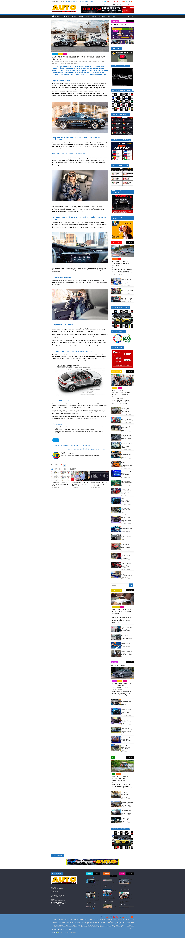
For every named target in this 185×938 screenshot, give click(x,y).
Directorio (102, 16)
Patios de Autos (119, 921)
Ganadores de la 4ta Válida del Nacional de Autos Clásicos (120, 263)
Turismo (80, 16)
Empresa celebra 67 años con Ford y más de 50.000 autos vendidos (126, 474)
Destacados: (57, 424)
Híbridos (65, 919)
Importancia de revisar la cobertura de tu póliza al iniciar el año (121, 611)
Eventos (114, 681)
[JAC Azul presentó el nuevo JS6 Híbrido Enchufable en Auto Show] (116, 498)
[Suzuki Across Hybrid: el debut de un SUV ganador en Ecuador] (116, 737)
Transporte (75, 919)
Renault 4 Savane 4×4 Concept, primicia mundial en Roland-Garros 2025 (126, 795)
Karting (103, 919)
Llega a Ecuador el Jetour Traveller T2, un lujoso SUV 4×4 (126, 820)
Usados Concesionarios (101, 921)
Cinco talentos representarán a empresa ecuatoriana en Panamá (122, 392)
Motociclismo (109, 919)
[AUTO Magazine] (53, 16)
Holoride (86, 61)
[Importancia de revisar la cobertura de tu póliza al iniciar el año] (122, 593)
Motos (74, 16)
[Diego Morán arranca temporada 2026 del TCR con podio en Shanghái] (116, 279)
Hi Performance (57, 926)
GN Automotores (70, 922)
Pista (120, 259)
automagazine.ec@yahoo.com (58, 902)
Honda (111, 923)
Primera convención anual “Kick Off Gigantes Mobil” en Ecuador (87, 449)
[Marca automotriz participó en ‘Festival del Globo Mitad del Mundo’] (116, 417)
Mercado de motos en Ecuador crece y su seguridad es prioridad (126, 653)
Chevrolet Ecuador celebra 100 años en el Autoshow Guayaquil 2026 (126, 520)
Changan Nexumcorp (81, 925)
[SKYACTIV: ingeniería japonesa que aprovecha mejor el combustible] (116, 562)
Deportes (66, 16)
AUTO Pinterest (108, 928)
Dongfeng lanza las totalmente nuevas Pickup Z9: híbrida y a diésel (126, 748)
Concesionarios (130, 923)
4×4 (100, 919)
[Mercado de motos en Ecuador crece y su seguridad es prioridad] (116, 651)
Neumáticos (131, 925)
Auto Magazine (74, 61)
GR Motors (126, 921)
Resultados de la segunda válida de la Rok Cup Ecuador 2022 (71, 445)
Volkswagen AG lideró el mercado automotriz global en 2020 (60, 484)
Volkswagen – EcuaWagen (70, 923)
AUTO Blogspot (94, 926)
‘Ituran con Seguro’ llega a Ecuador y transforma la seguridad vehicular (127, 629)
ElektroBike (120, 923)
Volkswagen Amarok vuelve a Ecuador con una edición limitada (126, 812)
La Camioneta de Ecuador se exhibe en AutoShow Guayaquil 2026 (126, 510)
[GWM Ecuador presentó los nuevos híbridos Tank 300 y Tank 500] (116, 801)
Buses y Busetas (93, 922)
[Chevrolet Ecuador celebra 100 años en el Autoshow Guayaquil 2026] (116, 517)
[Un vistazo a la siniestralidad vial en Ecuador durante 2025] (116, 634)
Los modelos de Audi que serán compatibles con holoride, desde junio (79, 218)
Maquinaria (118, 922)
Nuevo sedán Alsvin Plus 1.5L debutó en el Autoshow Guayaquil (126, 437)
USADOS (93, 921)
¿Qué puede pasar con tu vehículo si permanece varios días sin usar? (121, 35)
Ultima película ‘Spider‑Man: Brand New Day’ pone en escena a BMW (125, 556)
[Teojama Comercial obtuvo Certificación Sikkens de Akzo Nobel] (80, 472)
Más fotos (62, 921)
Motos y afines (78, 922)
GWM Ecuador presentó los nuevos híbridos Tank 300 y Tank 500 (127, 804)
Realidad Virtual (66, 63)
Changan (99, 923)
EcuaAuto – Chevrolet (91, 925)
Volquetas (113, 922)
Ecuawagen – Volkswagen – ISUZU (61, 925)
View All (130, 21)
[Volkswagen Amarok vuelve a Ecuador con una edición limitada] (116, 809)
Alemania (66, 61)
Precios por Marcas (86, 921)
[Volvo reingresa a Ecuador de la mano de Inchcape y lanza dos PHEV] (116, 727)
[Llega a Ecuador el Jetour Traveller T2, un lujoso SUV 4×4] (116, 817)
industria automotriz (93, 61)
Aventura (132, 919)
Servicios (108, 925)
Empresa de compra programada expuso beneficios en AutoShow (126, 428)
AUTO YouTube (130, 926)
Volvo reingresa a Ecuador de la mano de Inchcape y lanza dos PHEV (126, 730)
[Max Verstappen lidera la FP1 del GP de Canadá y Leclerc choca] (99, 472)
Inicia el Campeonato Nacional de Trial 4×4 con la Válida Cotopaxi (121, 778)
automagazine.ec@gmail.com (58, 900)
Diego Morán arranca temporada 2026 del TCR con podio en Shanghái (126, 281)
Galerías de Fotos (55, 921)
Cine (79, 61)
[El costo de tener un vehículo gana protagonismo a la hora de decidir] (116, 544)
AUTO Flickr (125, 928)
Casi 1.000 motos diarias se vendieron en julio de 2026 (126, 483)
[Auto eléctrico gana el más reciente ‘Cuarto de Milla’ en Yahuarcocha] (116, 296)
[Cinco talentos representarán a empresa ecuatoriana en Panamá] (122, 374)
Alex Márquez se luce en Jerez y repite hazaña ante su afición (127, 290)
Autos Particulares (62, 922)
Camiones (81, 919)
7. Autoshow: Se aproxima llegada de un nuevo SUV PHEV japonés (126, 491)
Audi (70, 61)
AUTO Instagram (116, 926)
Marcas (128, 922)
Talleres (75, 926)
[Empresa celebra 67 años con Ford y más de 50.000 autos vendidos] (116, 471)
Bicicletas (123, 919)
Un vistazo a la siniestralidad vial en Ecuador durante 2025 (126, 637)
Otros (125, 923)
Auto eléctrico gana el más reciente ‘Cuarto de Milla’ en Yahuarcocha (127, 298)
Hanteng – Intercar (92, 923)
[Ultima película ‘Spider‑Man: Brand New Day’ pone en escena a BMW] (116, 553)
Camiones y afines (101, 922)
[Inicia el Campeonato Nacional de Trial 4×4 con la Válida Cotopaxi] (122, 760)
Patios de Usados (124, 925)
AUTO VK (120, 928)
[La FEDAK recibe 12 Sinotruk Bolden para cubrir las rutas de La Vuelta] (116, 534)
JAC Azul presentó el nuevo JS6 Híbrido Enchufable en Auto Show (126, 501)
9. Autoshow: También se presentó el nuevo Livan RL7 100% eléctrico (126, 445)
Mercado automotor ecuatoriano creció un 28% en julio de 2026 (126, 528)
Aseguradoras (116, 606)
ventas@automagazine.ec (57, 905)
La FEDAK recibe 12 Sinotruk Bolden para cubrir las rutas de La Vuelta (126, 537)
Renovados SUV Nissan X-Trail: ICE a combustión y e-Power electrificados (126, 575)
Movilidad (115, 30)
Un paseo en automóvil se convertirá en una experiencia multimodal (76, 138)
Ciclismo (114, 919)
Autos (132, 922)
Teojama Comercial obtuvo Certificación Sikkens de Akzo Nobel (80, 484)
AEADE (104, 925)
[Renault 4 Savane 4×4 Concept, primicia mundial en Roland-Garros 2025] (116, 792)
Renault (103, 923)
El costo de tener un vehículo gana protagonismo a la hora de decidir (126, 546)
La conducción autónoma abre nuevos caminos (72, 351)
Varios (87, 16)
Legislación (131, 928)
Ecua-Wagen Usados (111, 921)
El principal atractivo (61, 80)
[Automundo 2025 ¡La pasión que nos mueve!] (116, 642)
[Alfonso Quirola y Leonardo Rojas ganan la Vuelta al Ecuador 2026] (107, 880)
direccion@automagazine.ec (57, 903)
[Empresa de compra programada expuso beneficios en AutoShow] (116, 425)
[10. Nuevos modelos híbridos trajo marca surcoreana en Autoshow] (116, 452)
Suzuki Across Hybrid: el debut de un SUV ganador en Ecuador (126, 739)
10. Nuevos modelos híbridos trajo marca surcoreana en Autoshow (126, 455)
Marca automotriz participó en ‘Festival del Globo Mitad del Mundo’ (127, 419)
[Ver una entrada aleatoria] (132, 16)
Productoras (60, 63)
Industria (58, 16)
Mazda (83, 923)
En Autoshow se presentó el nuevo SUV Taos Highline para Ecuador (82, 1)
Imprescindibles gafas (61, 277)
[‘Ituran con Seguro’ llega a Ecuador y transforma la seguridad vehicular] (116, 626)
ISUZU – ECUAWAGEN (59, 923)
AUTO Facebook (101, 926)
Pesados (70, 919)
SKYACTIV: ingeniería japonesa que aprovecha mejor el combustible (126, 565)
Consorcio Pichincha (115, 925)
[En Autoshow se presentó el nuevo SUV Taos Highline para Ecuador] (116, 408)
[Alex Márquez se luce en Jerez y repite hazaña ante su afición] (116, 288)
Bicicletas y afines (85, 922)
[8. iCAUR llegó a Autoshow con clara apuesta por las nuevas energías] (116, 461)
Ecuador (82, 61)
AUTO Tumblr (115, 928)
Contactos (111, 16)
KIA (76, 923)
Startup (77, 63)
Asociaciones (99, 925)
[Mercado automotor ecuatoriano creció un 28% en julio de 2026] (116, 526)
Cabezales (108, 922)
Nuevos (94, 16)
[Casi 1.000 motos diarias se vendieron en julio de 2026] (116, 480)
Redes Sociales (87, 926)
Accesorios (64, 926)
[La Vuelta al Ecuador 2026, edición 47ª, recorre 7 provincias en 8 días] (107, 895)
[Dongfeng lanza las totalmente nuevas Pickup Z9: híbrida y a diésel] (116, 745)
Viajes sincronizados (60, 400)
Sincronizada (73, 63)
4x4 (114, 774)
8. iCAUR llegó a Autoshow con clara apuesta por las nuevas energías (126, 464)
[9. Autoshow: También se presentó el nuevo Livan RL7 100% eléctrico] (116, 443)
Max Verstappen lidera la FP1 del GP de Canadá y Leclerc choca (99, 484)
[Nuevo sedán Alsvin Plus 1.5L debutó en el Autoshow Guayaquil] (116, 434)
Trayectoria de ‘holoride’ (62, 324)
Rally (95, 919)
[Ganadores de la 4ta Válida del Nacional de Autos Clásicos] (122, 245)
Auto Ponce (131, 921)
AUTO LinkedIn (109, 926)
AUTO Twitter (123, 926)
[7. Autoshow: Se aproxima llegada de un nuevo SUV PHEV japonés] (116, 488)
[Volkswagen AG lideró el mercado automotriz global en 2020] (60, 472)
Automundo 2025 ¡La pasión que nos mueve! (126, 644)
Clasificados (54, 922)
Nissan (79, 923)
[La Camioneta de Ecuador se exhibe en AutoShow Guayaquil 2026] (116, 507)
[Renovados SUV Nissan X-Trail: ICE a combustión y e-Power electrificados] (116, 572)
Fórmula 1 (91, 919)
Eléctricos (55, 54)
